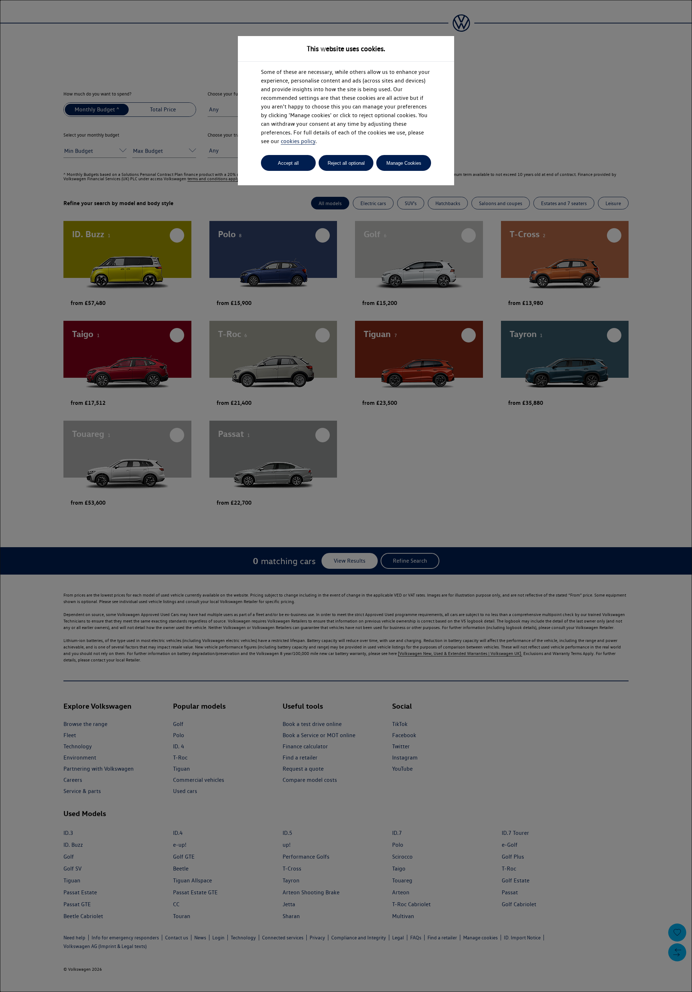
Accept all (288, 163)
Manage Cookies (403, 163)
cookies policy (298, 141)
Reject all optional (346, 163)
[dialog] (346, 496)
